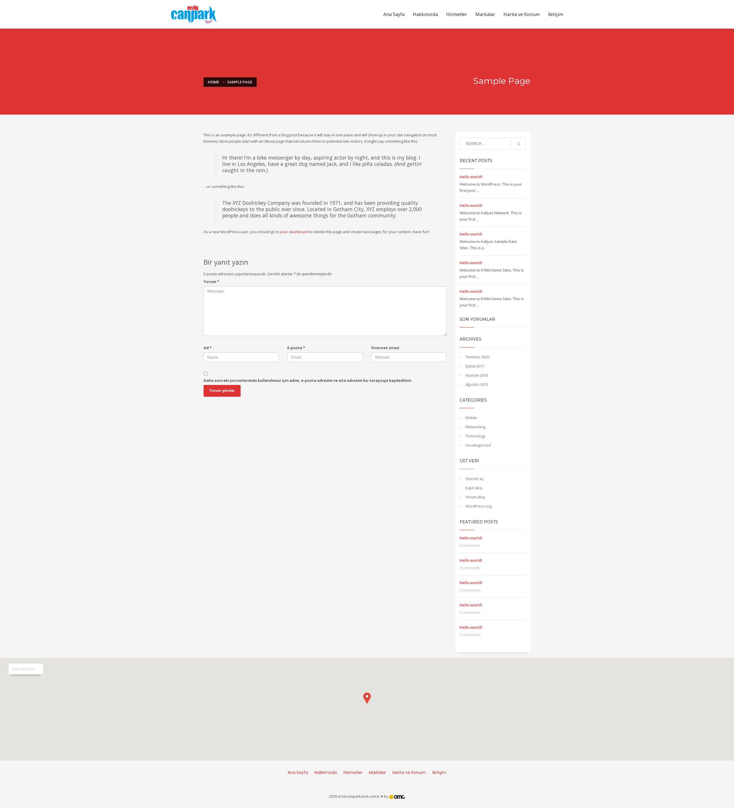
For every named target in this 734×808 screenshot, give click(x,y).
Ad (208, 347)
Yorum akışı (475, 497)
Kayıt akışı (474, 487)
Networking (475, 426)
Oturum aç (474, 478)
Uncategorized (478, 445)
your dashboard (294, 231)
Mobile (471, 417)
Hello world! (471, 176)
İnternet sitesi (385, 347)
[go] (518, 144)
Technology (475, 436)
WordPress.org (478, 506)
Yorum (211, 281)
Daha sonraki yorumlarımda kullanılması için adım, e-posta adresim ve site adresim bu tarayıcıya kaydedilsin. (308, 380)
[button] (367, 703)
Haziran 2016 (476, 375)
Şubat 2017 (474, 366)
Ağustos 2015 (476, 384)
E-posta (296, 347)
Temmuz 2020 (477, 356)
